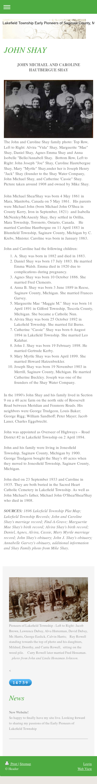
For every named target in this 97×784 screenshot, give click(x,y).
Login (87, 763)
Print (14, 763)
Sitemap (25, 763)
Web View (85, 768)
